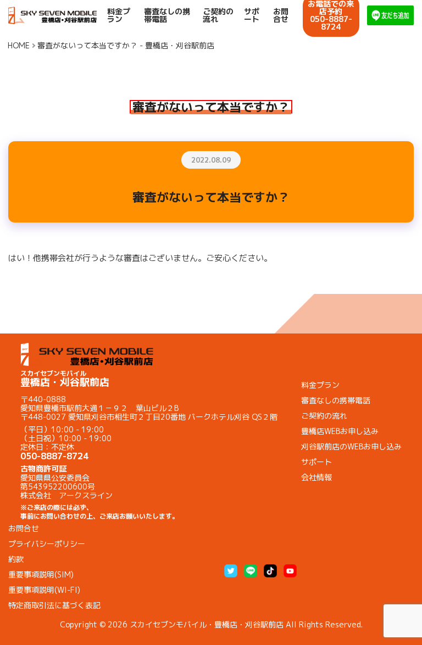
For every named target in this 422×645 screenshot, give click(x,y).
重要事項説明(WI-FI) (44, 590)
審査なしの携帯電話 (167, 15)
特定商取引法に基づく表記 (54, 605)
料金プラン (118, 15)
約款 (16, 559)
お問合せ (280, 15)
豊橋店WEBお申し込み (340, 431)
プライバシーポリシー (46, 543)
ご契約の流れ (218, 15)
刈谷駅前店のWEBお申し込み (351, 446)
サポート (251, 15)
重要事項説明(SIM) (41, 574)
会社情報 (316, 477)
